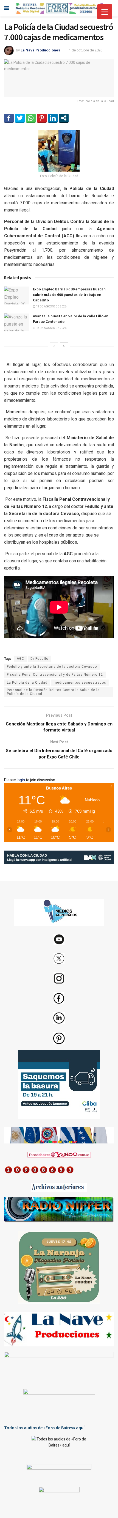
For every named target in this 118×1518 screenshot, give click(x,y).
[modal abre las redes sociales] (64, 118)
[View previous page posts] (54, 346)
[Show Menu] (6, 8)
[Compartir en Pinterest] (42, 118)
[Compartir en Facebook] (9, 118)
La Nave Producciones (40, 50)
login (21, 780)
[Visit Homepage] (59, 8)
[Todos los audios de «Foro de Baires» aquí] (59, 1446)
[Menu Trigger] (104, 11)
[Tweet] (20, 118)
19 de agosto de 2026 (50, 306)
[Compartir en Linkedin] (53, 118)
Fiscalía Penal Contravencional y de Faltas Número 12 (55, 674)
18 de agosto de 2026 (50, 327)
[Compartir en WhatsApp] (31, 118)
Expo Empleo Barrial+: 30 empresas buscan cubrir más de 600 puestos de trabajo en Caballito (69, 294)
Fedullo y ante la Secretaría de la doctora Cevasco (52, 667)
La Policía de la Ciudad (27, 682)
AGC (20, 659)
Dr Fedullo (39, 659)
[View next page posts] (64, 346)
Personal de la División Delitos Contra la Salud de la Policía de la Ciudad (53, 692)
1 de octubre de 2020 (85, 50)
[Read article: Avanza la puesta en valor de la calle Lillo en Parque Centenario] (16, 322)
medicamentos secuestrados (80, 682)
